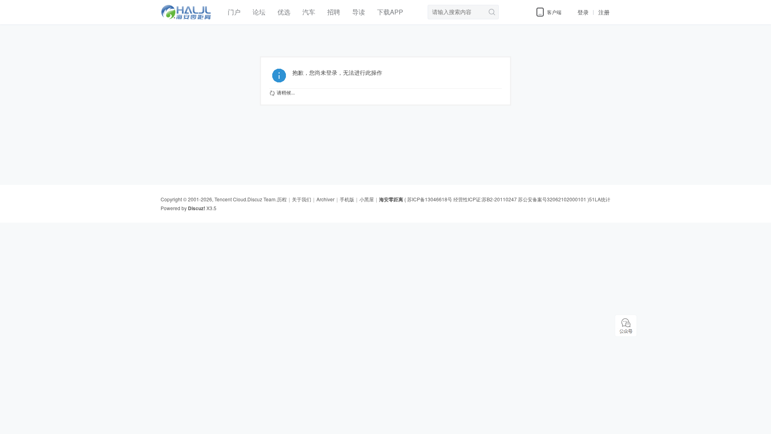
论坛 (259, 11)
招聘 (333, 11)
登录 (583, 12)
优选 (283, 11)
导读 (358, 11)
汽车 (308, 11)
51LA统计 (599, 199)
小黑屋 (366, 199)
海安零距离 (391, 199)
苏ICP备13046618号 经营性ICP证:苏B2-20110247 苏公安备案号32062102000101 (496, 199)
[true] (491, 12)
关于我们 (301, 199)
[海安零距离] (188, 22)
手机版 (347, 199)
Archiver (325, 199)
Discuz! (196, 208)
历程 (282, 199)
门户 (234, 11)
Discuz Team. (262, 199)
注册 (604, 12)
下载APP (390, 11)
